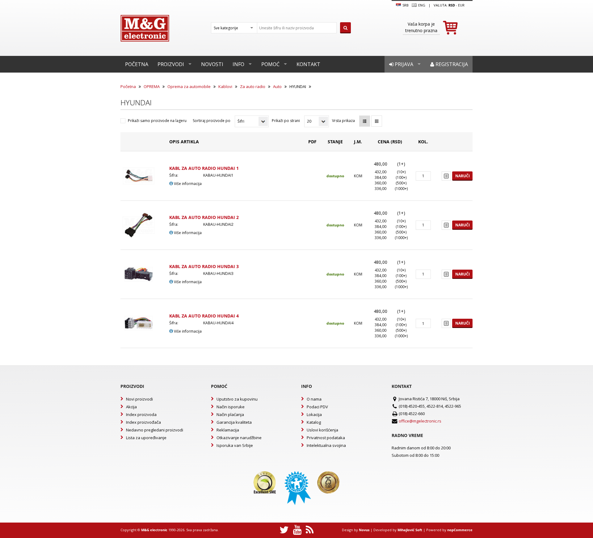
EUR (461, 5)
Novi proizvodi (139, 399)
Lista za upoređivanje (146, 437)
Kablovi (225, 86)
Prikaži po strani (286, 120)
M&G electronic (154, 529)
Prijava (403, 64)
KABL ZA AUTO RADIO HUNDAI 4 (204, 316)
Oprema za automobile (189, 86)
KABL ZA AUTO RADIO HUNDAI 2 (204, 217)
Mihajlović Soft (409, 529)
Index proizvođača (143, 422)
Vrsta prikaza (343, 120)
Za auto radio (252, 86)
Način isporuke (231, 407)
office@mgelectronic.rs (420, 421)
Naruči (462, 176)
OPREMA (152, 86)
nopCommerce (460, 529)
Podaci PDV (317, 407)
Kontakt (308, 64)
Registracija (451, 64)
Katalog (314, 422)
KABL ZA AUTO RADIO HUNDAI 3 (204, 266)
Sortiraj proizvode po (211, 120)
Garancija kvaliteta (234, 422)
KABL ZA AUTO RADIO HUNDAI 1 (204, 168)
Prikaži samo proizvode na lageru (157, 120)
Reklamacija (228, 430)
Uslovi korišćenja (322, 430)
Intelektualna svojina (326, 445)
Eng (421, 5)
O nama (314, 399)
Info (238, 64)
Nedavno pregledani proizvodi (154, 430)
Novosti (212, 64)
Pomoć (270, 64)
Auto (277, 86)
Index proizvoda (141, 414)
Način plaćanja (230, 414)
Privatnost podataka (326, 437)
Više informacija (187, 183)
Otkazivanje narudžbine (239, 437)
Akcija (131, 407)
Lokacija (314, 414)
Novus (364, 529)
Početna (136, 64)
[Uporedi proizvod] (446, 176)
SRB (405, 5)
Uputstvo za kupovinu (237, 399)
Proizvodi (171, 64)
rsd (451, 5)
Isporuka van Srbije (235, 445)
